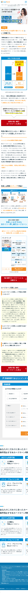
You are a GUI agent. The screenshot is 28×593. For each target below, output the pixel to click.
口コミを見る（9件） (6, 269)
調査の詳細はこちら (5, 583)
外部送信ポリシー (24, 588)
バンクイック (6, 238)
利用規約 (18, 588)
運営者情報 (2, 588)
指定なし (24, 406)
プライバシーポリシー (10, 588)
